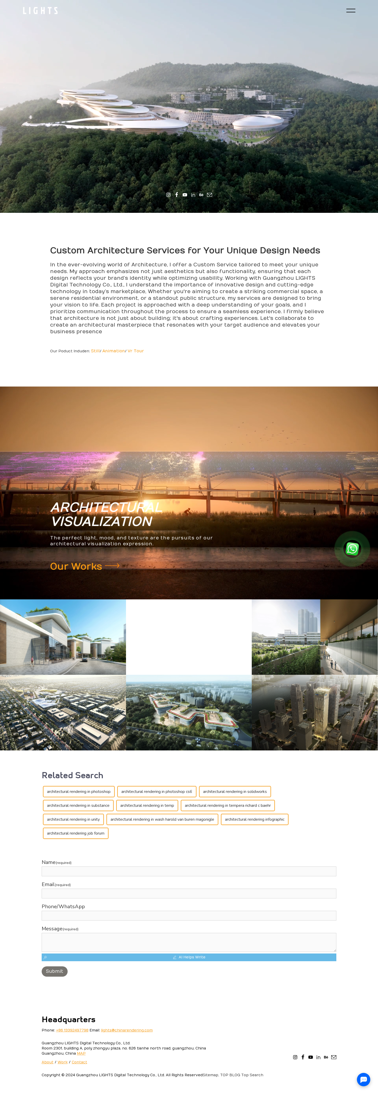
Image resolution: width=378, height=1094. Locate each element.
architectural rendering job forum (75, 833)
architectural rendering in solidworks (235, 791)
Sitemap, (211, 1075)
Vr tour (136, 351)
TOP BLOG (230, 1075)
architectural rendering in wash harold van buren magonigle (162, 819)
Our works (77, 566)
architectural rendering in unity (73, 819)
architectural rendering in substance (78, 805)
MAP (81, 1053)
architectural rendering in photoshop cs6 (156, 791)
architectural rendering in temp (147, 805)
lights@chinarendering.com (127, 1030)
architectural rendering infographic (254, 819)
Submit (54, 971)
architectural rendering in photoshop (79, 791)
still (95, 351)
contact (79, 1062)
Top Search (252, 1075)
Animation (113, 351)
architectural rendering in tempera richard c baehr (228, 805)
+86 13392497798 (72, 1030)
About (47, 1062)
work (63, 1062)
